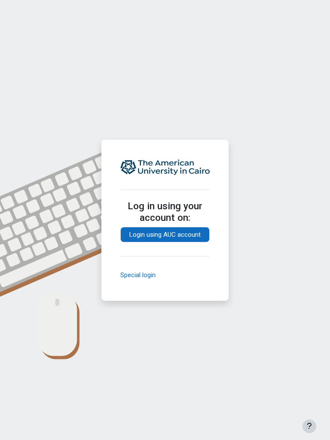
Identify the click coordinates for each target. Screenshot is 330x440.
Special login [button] (138, 275)
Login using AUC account (165, 234)
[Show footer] (309, 426)
